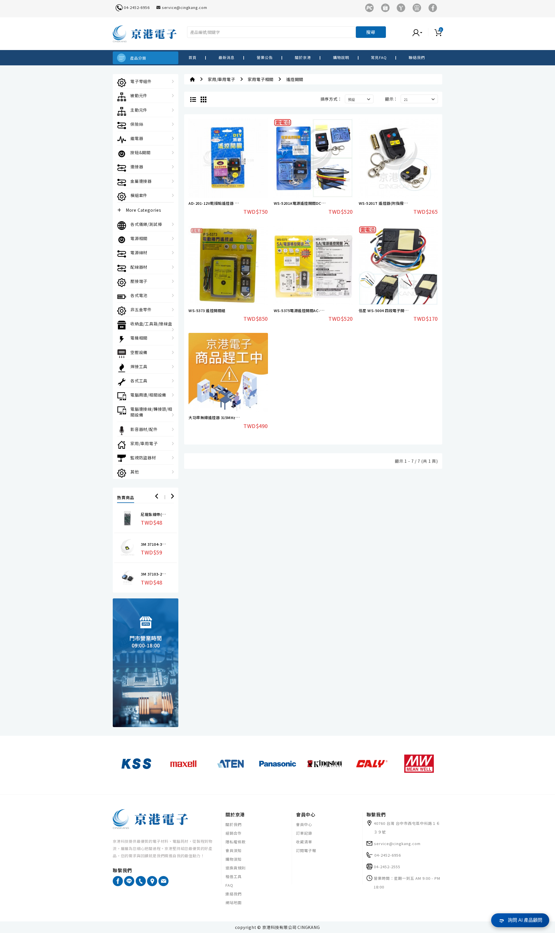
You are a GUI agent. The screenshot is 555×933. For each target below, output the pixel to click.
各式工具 (138, 380)
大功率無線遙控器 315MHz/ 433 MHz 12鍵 (225, 417)
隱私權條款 (235, 842)
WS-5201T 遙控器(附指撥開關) (386, 203)
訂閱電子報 (306, 850)
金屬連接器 (141, 181)
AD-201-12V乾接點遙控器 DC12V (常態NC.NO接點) (233, 203)
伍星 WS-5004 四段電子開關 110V (388, 310)
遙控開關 (294, 79)
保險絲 (136, 124)
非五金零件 (141, 309)
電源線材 (138, 252)
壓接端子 (138, 281)
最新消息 (227, 57)
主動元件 (138, 110)
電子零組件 (141, 81)
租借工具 (233, 876)
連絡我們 (233, 894)
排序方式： (331, 99)
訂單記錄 (304, 833)
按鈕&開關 (140, 152)
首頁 (192, 57)
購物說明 (341, 57)
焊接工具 (138, 366)
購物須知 (233, 859)
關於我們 (233, 824)
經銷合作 (233, 833)
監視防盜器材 (143, 457)
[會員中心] (423, 32)
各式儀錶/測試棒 (146, 224)
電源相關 (138, 238)
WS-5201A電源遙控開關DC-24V (302, 203)
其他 (134, 472)
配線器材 (138, 267)
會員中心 (304, 824)
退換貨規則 (235, 868)
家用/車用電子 (144, 443)
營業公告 (265, 57)
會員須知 (233, 850)
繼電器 (136, 138)
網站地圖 (233, 902)
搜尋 (370, 32)
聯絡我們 (417, 57)
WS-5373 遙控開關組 (206, 310)
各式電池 (138, 295)
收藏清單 (304, 842)
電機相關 (138, 338)
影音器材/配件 (144, 429)
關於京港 (303, 57)
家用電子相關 (260, 79)
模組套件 (138, 195)
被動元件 (138, 95)
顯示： (391, 99)
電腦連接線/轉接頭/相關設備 (151, 412)
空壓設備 (138, 352)
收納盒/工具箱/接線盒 (151, 324)
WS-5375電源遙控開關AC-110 (300, 310)
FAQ (229, 885)
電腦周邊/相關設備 (148, 395)
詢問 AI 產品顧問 (525, 920)
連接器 (136, 166)
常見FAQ (379, 57)
